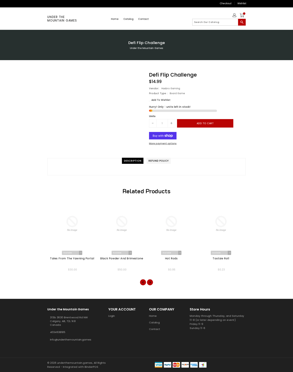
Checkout (226, 3)
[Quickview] (52, 270)
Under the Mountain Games (62, 18)
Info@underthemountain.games (70, 339)
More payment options (163, 143)
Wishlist (241, 3)
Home (153, 316)
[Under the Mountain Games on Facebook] (42, 3)
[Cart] (242, 15)
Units (152, 116)
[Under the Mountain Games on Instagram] (49, 3)
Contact (154, 329)
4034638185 (57, 332)
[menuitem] (115, 18)
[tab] (132, 161)
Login (111, 316)
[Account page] (234, 15)
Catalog (154, 322)
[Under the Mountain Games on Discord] (55, 3)
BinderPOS (91, 367)
